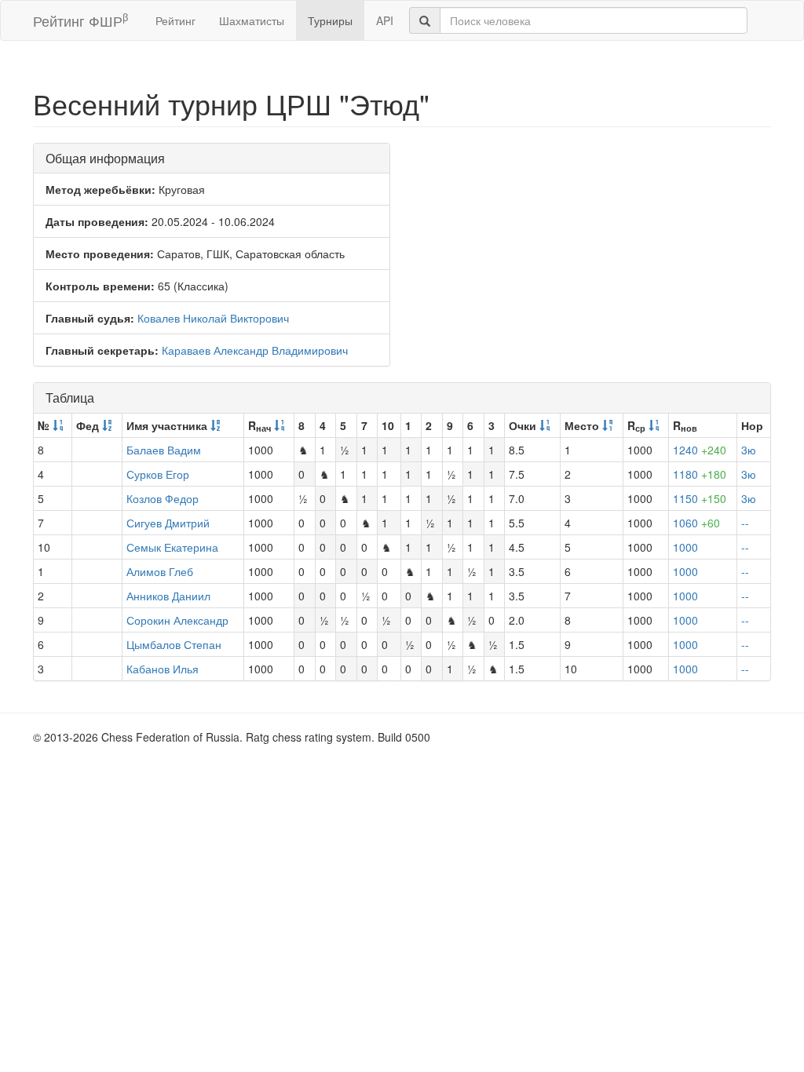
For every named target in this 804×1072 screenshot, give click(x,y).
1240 (699, 450)
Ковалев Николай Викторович (213, 318)
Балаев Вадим (163, 450)
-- (745, 523)
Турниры (330, 20)
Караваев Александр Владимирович (255, 350)
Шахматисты (251, 20)
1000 (685, 547)
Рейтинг (175, 20)
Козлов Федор (162, 498)
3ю (748, 450)
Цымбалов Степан (173, 644)
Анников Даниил (168, 595)
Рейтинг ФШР (80, 20)
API (384, 20)
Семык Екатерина (172, 547)
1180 (699, 474)
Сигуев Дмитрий (168, 523)
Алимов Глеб (159, 571)
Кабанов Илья (162, 668)
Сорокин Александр (177, 620)
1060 (696, 523)
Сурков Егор (157, 474)
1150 (699, 498)
